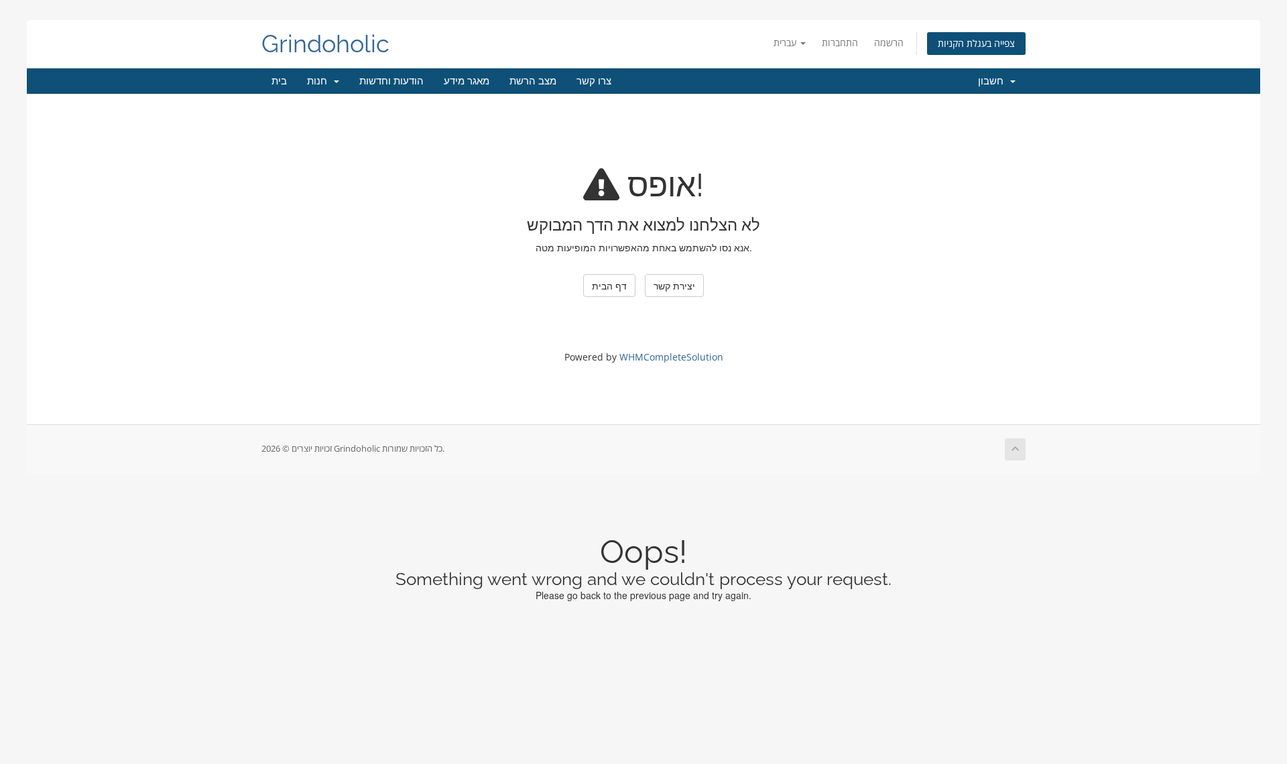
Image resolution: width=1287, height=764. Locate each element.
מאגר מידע (466, 81)
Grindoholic (325, 43)
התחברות (840, 42)
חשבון (993, 81)
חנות (319, 81)
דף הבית (609, 285)
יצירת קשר (674, 285)
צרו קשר (593, 81)
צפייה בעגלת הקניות (976, 43)
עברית (786, 42)
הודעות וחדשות (391, 81)
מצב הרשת (532, 81)
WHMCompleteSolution (671, 357)
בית (279, 81)
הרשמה (889, 42)
